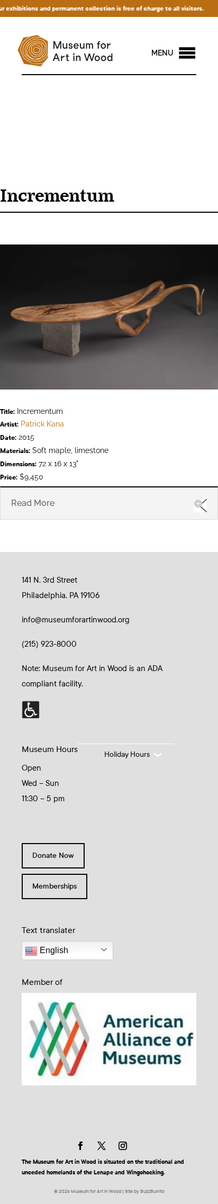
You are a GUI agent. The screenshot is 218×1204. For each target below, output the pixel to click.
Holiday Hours (127, 754)
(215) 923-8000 (49, 644)
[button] (162, 53)
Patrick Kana (42, 424)
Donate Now (53, 855)
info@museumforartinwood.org (76, 619)
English (53, 950)
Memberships (54, 886)
